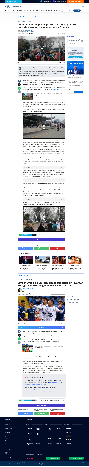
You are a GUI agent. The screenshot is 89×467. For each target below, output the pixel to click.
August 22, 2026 (48, 392)
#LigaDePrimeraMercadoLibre (34, 384)
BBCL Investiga (49, 10)
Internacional (19, 10)
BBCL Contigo (57, 10)
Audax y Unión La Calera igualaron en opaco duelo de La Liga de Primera (48, 346)
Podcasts (7, 10)
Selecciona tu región (12, 1)
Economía (26, 10)
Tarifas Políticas (8, 457)
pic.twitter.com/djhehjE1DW (42, 389)
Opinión (43, 10)
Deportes (32, 10)
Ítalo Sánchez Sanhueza (27, 288)
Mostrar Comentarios (41, 239)
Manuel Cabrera (28, 30)
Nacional (13, 10)
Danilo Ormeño (30, 31)
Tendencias (37, 10)
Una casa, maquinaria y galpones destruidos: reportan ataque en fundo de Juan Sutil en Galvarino (48, 94)
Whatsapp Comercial (54, 458)
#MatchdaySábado (54, 382)
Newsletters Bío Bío (47, 1)
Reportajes (8, 449)
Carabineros (56, 89)
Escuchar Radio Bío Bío (76, 1)
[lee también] (28, 348)
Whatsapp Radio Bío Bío (77, 458)
